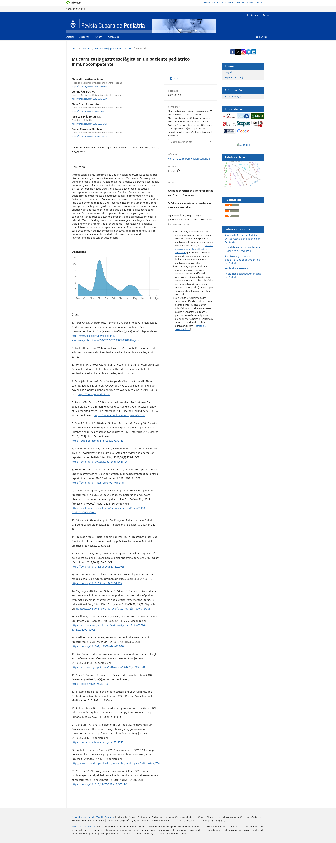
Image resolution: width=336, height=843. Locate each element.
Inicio (74, 48)
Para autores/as (233, 96)
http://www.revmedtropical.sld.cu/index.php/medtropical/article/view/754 (116, 763)
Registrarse (253, 15)
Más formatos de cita (181, 141)
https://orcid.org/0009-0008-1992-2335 (89, 111)
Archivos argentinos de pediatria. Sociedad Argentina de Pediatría (242, 259)
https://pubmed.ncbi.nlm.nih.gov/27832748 (97, 440)
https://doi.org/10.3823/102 (94, 394)
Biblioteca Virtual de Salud (251, 2)
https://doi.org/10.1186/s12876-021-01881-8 (98, 482)
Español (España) (234, 77)
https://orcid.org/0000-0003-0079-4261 (89, 86)
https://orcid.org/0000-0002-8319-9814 (89, 99)
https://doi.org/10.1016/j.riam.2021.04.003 (97, 583)
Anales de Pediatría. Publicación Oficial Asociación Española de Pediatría (243, 238)
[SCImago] (243, 144)
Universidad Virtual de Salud (218, 2)
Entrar (266, 15)
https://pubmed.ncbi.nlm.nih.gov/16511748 (97, 742)
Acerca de (114, 36)
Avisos (98, 36)
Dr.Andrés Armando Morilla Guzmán (93, 817)
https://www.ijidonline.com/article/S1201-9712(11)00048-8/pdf (113, 608)
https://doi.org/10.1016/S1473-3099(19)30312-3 (100, 784)
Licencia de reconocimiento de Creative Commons (194, 249)
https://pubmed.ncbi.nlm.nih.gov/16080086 (119, 415)
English (228, 72)
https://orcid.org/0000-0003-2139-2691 (89, 136)
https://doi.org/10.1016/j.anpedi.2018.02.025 (98, 566)
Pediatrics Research (236, 268)
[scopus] (243, 125)
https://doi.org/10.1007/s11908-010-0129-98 (98, 646)
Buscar (262, 36)
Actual (70, 36)
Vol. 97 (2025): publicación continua (113, 48)
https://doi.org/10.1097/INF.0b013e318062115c (99, 461)
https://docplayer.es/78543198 (90, 683)
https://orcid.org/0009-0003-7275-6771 (89, 124)
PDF (175, 78)
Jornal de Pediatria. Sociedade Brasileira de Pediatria (242, 249)
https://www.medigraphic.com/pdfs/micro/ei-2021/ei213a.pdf (108, 667)
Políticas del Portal (83, 826)
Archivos (84, 36)
